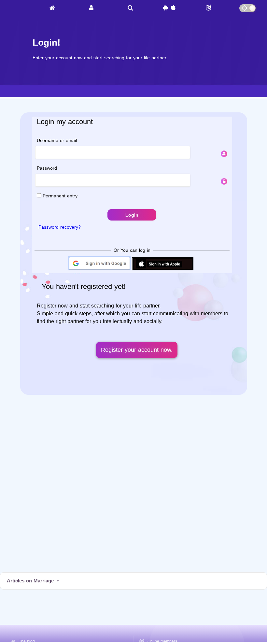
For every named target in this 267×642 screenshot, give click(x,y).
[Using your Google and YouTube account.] (99, 269)
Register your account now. (137, 349)
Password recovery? (59, 227)
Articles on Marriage (30, 580)
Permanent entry (59, 196)
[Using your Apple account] (162, 269)
